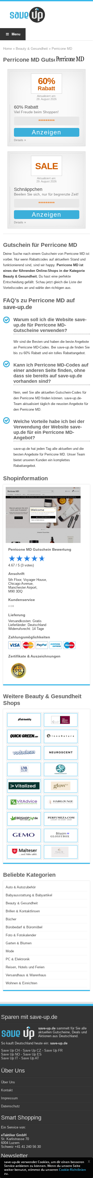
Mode (10, 951)
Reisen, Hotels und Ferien (25, 967)
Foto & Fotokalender (21, 935)
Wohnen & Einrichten (21, 983)
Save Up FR (53, 1050)
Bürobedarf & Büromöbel (24, 927)
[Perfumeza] (60, 818)
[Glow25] (60, 785)
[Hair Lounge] (60, 802)
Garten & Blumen (19, 943)
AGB (11, 606)
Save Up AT (30, 1058)
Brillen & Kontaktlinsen (23, 911)
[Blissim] (60, 835)
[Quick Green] (24, 736)
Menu (16, 33)
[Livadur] (24, 769)
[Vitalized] (24, 785)
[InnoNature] (60, 736)
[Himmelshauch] (60, 769)
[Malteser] (24, 851)
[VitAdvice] (24, 802)
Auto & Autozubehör (21, 887)
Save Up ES (32, 1054)
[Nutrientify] (24, 719)
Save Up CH (10, 1050)
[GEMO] (24, 835)
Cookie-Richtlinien (72, 1169)
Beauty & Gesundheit (32, 49)
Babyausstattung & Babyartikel (29, 895)
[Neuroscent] (60, 752)
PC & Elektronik (18, 959)
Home (7, 49)
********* (46, 121)
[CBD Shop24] (24, 818)
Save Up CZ (32, 1050)
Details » (20, 140)
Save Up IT (9, 1058)
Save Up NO (10, 1054)
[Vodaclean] (24, 752)
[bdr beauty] (60, 719)
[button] (89, 1161)
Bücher (11, 919)
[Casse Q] (60, 851)
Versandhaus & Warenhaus (26, 975)
